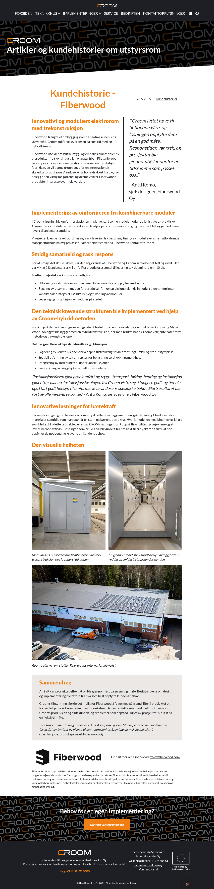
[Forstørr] (35, 42)
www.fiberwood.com (165, 757)
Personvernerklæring (148, 865)
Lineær (133, 883)
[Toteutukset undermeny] (100, 13)
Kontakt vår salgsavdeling (107, 825)
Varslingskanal (148, 869)
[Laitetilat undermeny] (59, 13)
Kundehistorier (166, 99)
